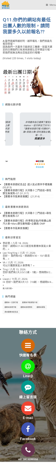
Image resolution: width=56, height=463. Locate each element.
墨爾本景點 (41, 307)
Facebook (28, 439)
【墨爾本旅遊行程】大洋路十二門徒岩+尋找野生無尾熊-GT (27, 214)
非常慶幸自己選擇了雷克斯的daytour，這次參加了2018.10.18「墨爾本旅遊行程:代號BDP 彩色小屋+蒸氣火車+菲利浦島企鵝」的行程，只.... (28, 130)
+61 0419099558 (28, 459)
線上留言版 (28, 397)
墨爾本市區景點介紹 (29, 302)
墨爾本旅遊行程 (10, 307)
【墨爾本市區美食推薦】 (16, 228)
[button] (5, 140)
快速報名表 (28, 355)
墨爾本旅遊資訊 (26, 307)
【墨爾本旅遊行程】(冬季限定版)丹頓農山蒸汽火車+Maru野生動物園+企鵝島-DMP (27, 222)
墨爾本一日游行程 (11, 302)
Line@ (28, 376)
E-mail (28, 418)
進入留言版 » (8, 288)
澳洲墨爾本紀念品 (11, 312)
